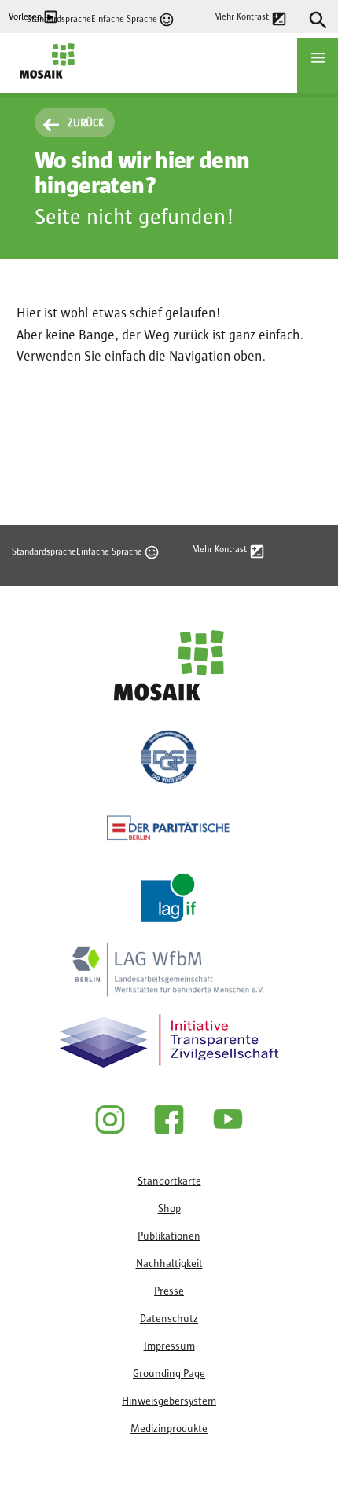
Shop (169, 1208)
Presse (169, 1291)
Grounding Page (169, 1373)
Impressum (169, 1346)
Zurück (86, 123)
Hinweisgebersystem (169, 1401)
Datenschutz (169, 1318)
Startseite (42, 86)
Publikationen (169, 1236)
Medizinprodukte (169, 1428)
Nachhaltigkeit (169, 1263)
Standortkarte (169, 1181)
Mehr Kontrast (241, 16)
